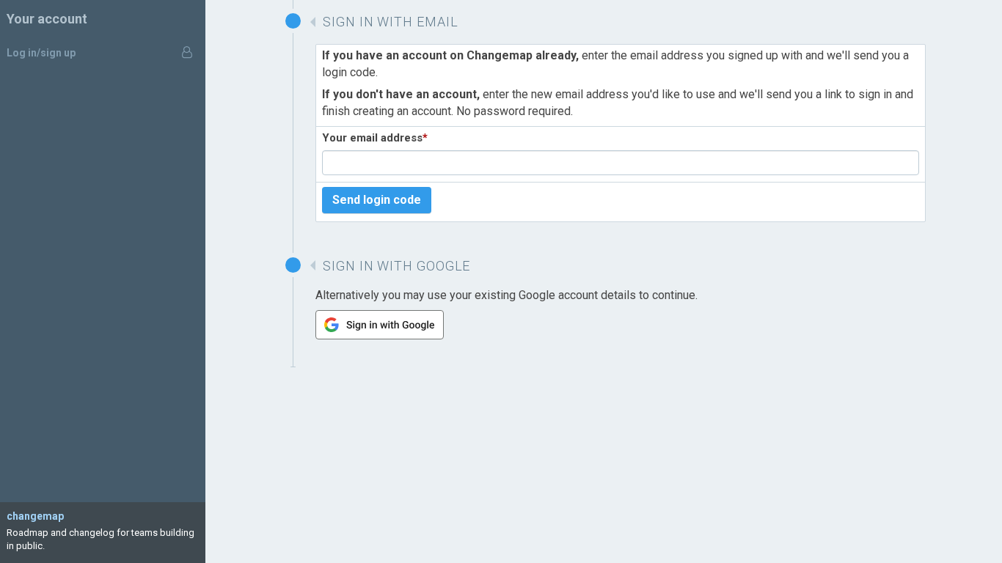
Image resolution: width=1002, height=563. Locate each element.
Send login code (376, 200)
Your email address (375, 137)
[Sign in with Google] (379, 335)
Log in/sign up (41, 53)
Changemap (35, 516)
